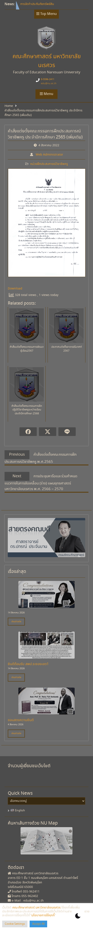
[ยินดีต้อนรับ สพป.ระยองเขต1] (46, 656)
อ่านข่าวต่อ (16, 621)
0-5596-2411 (47, 79)
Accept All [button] (38, 924)
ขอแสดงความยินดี (21, 720)
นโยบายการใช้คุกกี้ (43, 915)
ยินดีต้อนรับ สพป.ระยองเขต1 (28, 664)
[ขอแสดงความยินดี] (46, 712)
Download (15, 288)
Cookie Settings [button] (15, 924)
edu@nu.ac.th (48, 83)
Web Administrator (49, 155)
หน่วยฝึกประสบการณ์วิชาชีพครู (49, 164)
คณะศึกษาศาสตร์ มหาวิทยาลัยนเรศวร (36, 907)
